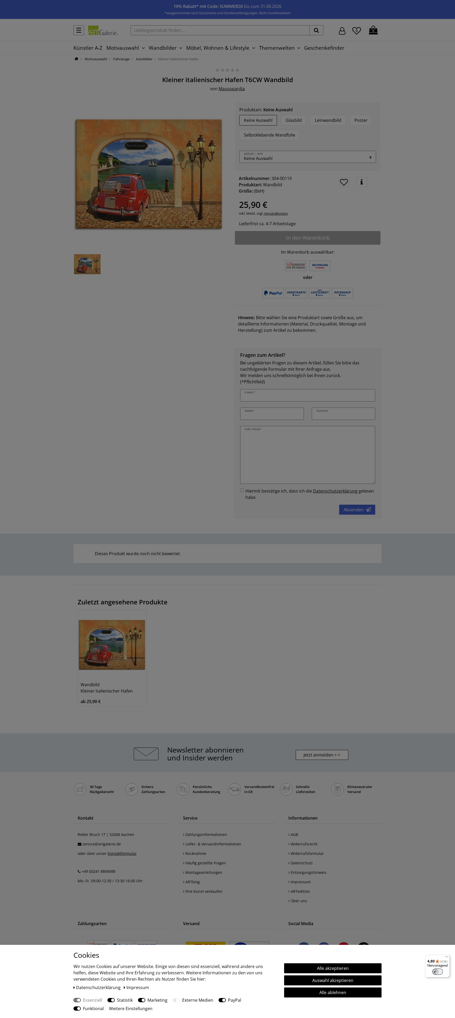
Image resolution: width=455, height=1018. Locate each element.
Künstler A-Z (87, 47)
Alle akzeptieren (333, 968)
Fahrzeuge (121, 59)
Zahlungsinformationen (205, 834)
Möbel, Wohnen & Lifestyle (217, 47)
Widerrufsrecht (304, 843)
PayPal (234, 1000)
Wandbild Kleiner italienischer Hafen (107, 688)
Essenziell (92, 1000)
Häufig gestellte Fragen (205, 862)
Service (190, 818)
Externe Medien (197, 1000)
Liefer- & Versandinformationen (212, 843)
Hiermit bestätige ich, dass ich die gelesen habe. (309, 494)
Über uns (298, 900)
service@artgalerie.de (101, 843)
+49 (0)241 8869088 (98, 871)
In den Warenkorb (308, 237)
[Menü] (446, 958)
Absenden (354, 510)
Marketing (157, 1000)
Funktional (93, 1008)
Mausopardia (232, 89)
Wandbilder (163, 47)
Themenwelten (277, 47)
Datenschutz (301, 862)
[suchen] (316, 30)
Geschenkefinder (324, 47)
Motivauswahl (122, 47)
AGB (294, 834)
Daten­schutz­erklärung (99, 987)
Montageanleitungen (203, 872)
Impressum (300, 881)
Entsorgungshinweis (308, 872)
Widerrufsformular (307, 853)
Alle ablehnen (332, 992)
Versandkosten (275, 213)
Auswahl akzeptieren (332, 980)
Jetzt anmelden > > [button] (322, 755)
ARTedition (300, 891)
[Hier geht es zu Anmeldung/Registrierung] (342, 30)
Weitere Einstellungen (130, 1008)
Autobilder (143, 59)
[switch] (437, 972)
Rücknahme (195, 853)
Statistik (125, 1000)
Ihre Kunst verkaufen (203, 891)
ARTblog (192, 881)
